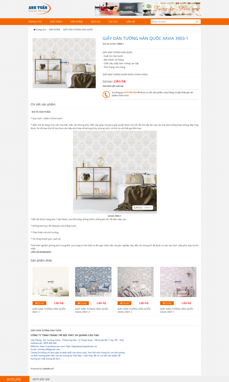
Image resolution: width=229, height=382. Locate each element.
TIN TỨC (113, 21)
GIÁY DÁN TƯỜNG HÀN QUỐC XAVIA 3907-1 (176, 310)
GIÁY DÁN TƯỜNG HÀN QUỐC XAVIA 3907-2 (134, 310)
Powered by (42, 368)
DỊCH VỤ (95, 21)
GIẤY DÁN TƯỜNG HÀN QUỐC (78, 29)
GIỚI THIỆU (56, 21)
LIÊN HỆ (130, 21)
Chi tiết (40, 303)
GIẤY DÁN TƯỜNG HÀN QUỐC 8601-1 (49, 310)
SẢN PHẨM (77, 21)
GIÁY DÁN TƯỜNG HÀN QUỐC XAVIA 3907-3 (91, 310)
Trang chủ (35, 21)
